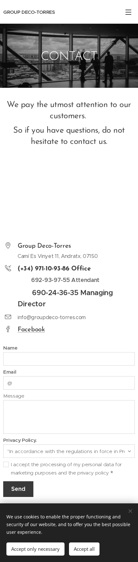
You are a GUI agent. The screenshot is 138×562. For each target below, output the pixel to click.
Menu (128, 11)
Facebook (31, 329)
